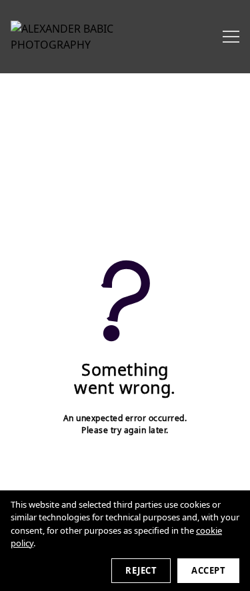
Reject (141, 570)
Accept (208, 570)
